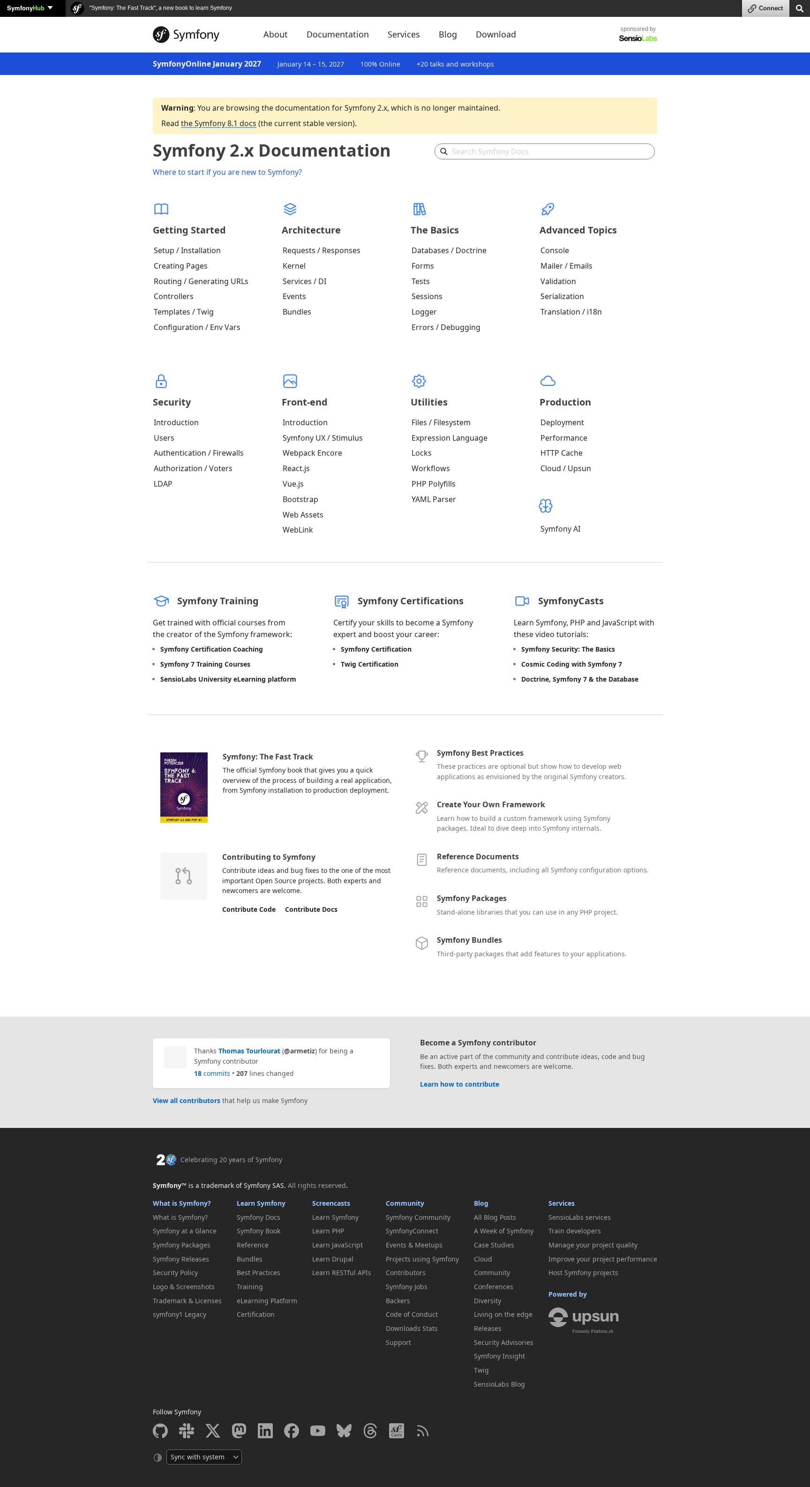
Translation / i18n (571, 312)
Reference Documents (478, 856)
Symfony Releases (181, 1258)
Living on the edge (503, 1314)
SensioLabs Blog (499, 1384)
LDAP (163, 484)
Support (398, 1342)
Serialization (562, 296)
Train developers (574, 1230)
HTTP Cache (561, 453)
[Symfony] (200, 34)
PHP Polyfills (434, 484)
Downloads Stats (412, 1328)
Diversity (487, 1300)
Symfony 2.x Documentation (272, 150)
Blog (481, 1203)
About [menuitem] (275, 34)
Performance (563, 438)
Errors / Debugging (446, 327)
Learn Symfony (261, 1203)
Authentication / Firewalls (199, 453)
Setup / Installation (187, 250)
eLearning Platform (267, 1300)
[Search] (799, 7)
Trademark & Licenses (187, 1300)
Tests (421, 281)
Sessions (427, 296)
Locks (422, 453)
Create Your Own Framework (491, 804)
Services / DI (304, 281)
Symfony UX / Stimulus (323, 438)
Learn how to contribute (459, 1084)
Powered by (567, 1294)
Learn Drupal (332, 1258)
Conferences (493, 1286)
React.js (296, 468)
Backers (398, 1300)
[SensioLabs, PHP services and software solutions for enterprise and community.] (638, 38)
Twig (481, 1370)
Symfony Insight (499, 1356)
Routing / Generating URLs (201, 281)
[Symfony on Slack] (186, 1430)
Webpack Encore (312, 453)
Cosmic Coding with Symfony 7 (571, 664)
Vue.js (293, 484)
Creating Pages (181, 266)
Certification (256, 1314)
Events (294, 296)
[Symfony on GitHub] (160, 1430)
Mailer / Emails (566, 266)
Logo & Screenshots (184, 1286)
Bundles (297, 312)
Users (164, 438)
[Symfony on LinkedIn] (265, 1430)
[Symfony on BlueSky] (344, 1430)
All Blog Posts (495, 1217)
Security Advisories (503, 1342)
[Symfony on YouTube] (317, 1430)
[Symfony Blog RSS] (422, 1430)
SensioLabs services (579, 1217)
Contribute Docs (311, 909)
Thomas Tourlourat (249, 1050)
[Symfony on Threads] (370, 1430)
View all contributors (186, 1100)
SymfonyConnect (412, 1230)
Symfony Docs (258, 1217)
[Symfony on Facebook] (291, 1430)
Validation (558, 281)
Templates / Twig (184, 312)
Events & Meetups (414, 1244)
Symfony (26, 7)
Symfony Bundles (469, 940)
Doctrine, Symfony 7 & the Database (579, 679)
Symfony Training (218, 601)
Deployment (562, 422)
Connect (771, 8)
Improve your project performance (602, 1258)
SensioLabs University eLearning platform (228, 679)
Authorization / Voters (193, 468)
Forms (423, 266)
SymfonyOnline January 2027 (207, 64)
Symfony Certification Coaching (211, 649)
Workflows (431, 468)
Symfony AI (560, 529)
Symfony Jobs (407, 1286)
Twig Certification (369, 664)
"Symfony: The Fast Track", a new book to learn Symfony (160, 8)
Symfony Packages (472, 898)
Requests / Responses (321, 250)
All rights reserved (317, 1185)
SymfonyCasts (571, 601)
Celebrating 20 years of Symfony (231, 1159)
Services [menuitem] (404, 34)
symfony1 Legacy (179, 1314)
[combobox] (545, 151)
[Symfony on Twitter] (212, 1430)
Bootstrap (300, 499)
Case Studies (494, 1244)
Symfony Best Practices (480, 753)
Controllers (174, 296)
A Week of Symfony (503, 1230)
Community (405, 1203)
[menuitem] (187, 1217)
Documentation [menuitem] (338, 34)
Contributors (406, 1272)
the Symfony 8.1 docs (218, 123)
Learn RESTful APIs (341, 1272)
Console (554, 250)
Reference (253, 1244)
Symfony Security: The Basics (568, 649)
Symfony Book (258, 1230)
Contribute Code (249, 909)
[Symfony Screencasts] (396, 1430)
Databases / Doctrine (449, 250)
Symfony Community (418, 1217)
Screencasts (331, 1203)
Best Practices (258, 1272)
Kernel (294, 266)
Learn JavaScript (337, 1244)
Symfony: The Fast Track (268, 756)
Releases (488, 1328)
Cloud (483, 1258)
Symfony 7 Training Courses (205, 664)
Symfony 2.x (366, 108)
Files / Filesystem (441, 422)
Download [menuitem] (496, 34)
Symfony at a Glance (185, 1230)
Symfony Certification (376, 649)
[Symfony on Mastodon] (239, 1430)
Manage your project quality (593, 1244)
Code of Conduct (412, 1314)
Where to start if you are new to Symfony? (227, 172)
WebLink (298, 530)
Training (250, 1286)
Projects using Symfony (422, 1258)
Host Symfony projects (583, 1272)
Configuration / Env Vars (197, 327)
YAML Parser (434, 499)
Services (561, 1203)
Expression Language (450, 438)
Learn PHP (328, 1230)
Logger (424, 312)
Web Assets (303, 515)
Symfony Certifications (411, 601)
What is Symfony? (182, 1203)
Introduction (176, 422)
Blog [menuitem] (448, 34)
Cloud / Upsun (565, 468)
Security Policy (175, 1272)
